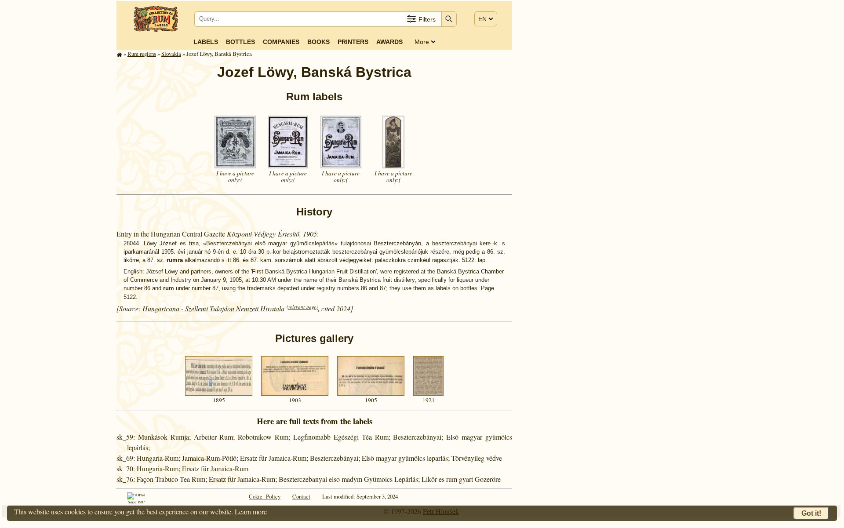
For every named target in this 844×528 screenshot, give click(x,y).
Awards (389, 41)
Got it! (811, 513)
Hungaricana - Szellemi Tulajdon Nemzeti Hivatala (213, 308)
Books (318, 41)
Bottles (240, 41)
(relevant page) (302, 306)
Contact (301, 496)
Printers (353, 41)
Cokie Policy (264, 496)
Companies (281, 41)
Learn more (251, 511)
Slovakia (171, 54)
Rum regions (141, 54)
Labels (205, 41)
